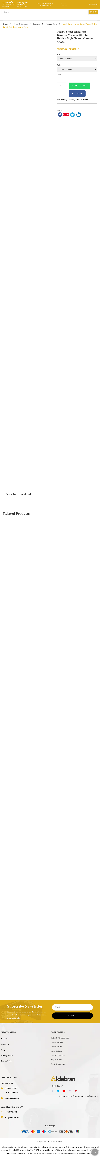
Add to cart (79, 86)
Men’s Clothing (56, 1051)
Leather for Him (57, 1042)
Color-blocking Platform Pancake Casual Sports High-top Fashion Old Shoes (50, 731)
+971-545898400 (11, 1093)
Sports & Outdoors (20, 24)
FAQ (3, 1050)
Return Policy (6, 1061)
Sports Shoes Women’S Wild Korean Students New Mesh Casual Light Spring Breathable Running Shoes (45, 970)
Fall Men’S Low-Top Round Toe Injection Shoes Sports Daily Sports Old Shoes (36, 915)
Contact (4, 1039)
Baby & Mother (56, 1060)
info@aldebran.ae (12, 1098)
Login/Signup (93, 4)
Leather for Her (56, 1047)
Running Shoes (51, 24)
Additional (26, 494)
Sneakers (36, 24)
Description (11, 494)
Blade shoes (50, 615)
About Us (5, 1044)
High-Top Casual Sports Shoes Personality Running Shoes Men (30, 888)
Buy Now (77, 93)
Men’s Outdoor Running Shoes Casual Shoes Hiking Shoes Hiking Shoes (33, 942)
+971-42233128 (7, 4)
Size (58, 54)
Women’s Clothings (58, 1055)
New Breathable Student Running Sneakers (22, 758)
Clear (60, 74)
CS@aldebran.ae (11, 1118)
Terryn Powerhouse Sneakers (43, 860)
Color (59, 65)
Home (5, 24)
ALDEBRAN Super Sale (60, 1038)
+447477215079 (22, 6)
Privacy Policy (7, 1056)
